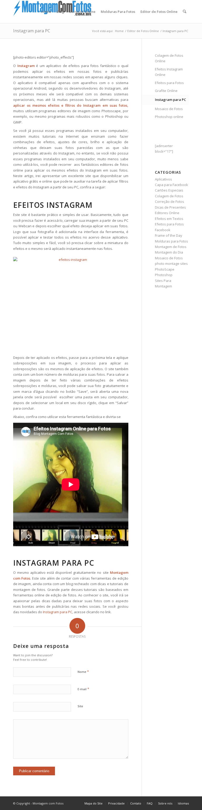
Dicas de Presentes (170, 207)
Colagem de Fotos (169, 196)
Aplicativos (163, 179)
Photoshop (164, 274)
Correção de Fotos (169, 201)
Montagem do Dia (169, 252)
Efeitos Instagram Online (169, 72)
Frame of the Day (168, 235)
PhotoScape (164, 269)
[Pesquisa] (184, 11)
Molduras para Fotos (171, 241)
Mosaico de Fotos (169, 108)
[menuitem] (46, 11)
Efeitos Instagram (53, 205)
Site (80, 706)
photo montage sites (171, 263)
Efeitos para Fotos (169, 82)
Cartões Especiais (169, 190)
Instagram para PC (31, 31)
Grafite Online (166, 90)
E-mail (83, 689)
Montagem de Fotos (170, 246)
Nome (83, 671)
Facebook (162, 230)
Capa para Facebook (171, 184)
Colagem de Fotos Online (169, 58)
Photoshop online (169, 116)
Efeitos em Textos (169, 218)
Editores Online (167, 212)
